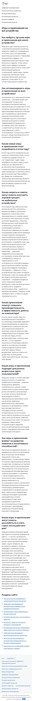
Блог (3, 658)
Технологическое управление (11, 11)
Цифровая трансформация (10, 8)
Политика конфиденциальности (12, 669)
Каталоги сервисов (8, 19)
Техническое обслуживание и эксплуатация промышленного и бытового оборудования (15, 640)
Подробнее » (11, 658)
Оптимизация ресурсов (9, 22)
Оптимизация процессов (10, 16)
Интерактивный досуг (9, 14)
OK (24, 699)
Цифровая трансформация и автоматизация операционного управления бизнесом (14, 606)
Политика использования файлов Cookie (14, 666)
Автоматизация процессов (10, 688)
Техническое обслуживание (10, 691)
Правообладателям (8, 672)
